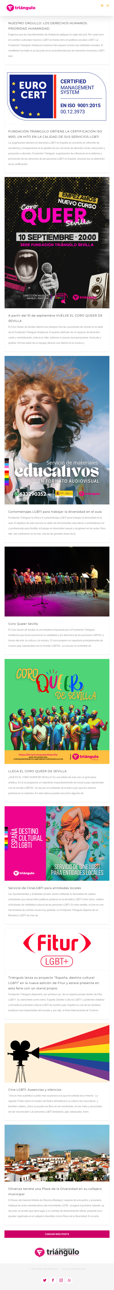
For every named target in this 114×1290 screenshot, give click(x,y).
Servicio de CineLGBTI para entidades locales (44, 888)
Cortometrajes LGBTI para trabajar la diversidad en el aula (55, 511)
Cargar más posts (57, 1234)
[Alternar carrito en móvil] (101, 5)
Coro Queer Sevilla (23, 624)
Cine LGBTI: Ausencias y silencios (34, 1089)
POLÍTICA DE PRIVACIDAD (73, 1269)
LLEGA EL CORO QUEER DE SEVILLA (37, 771)
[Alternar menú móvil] (108, 5)
